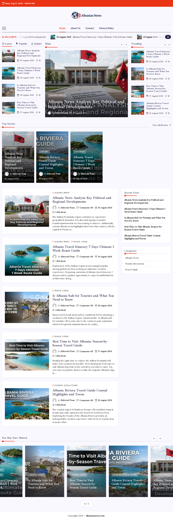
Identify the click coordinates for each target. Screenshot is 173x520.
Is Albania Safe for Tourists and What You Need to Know (28, 88)
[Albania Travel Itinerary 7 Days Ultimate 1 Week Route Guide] (104, 83)
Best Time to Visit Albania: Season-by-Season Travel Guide (27, 105)
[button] (4, 28)
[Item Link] (8, 55)
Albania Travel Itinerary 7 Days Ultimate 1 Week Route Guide (91, 37)
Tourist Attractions (134, 263)
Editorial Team (79, 113)
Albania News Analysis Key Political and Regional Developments (29, 53)
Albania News (132, 258)
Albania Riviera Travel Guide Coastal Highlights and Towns (157, 88)
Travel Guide (131, 269)
